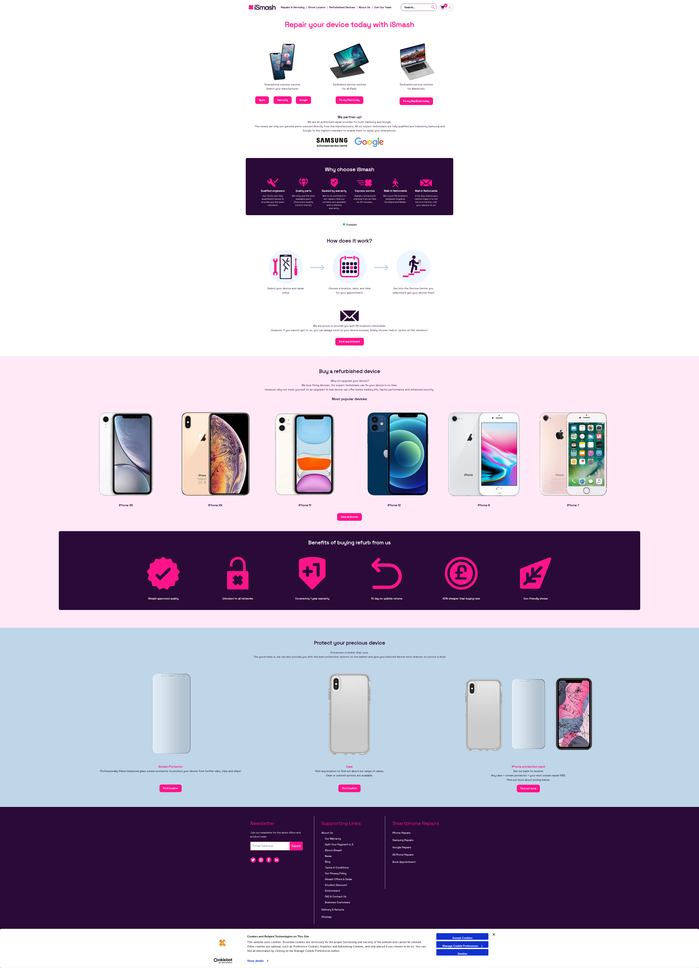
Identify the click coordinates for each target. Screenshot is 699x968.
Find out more (528, 788)
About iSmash (333, 850)
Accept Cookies (462, 937)
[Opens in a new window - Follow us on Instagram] (262, 859)
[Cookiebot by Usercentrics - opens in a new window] (223, 961)
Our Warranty (333, 838)
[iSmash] (265, 7)
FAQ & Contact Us (335, 896)
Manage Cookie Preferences (460, 945)
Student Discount (336, 885)
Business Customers (337, 902)
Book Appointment (404, 862)
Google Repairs (401, 847)
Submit (296, 846)
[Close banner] (494, 936)
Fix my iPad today (349, 100)
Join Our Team (382, 7)
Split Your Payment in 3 (339, 844)
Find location (170, 788)
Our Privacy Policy (335, 873)
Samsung (282, 100)
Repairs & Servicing (293, 7)
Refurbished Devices (342, 7)
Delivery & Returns (332, 909)
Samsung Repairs (403, 840)
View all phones (349, 516)
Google (303, 100)
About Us (364, 7)
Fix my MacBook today (416, 101)
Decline (462, 953)
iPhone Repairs (401, 832)
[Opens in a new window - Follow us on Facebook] (270, 859)
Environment (332, 890)
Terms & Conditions (337, 867)
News (328, 856)
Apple (262, 100)
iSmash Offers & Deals (338, 879)
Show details (255, 960)
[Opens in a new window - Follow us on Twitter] (254, 859)
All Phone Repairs (403, 854)
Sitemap (326, 916)
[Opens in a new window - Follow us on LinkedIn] (277, 859)
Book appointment (349, 341)
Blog (327, 861)
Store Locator (317, 7)
